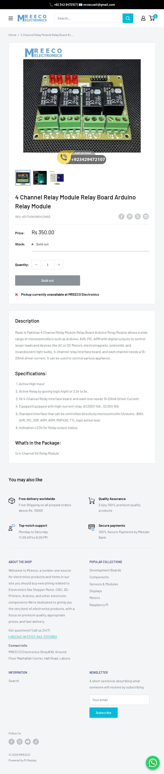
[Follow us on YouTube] (28, 742)
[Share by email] (146, 216)
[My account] (143, 18)
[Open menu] (11, 18)
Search (14, 681)
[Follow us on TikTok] (36, 742)
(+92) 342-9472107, (23, 637)
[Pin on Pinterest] (130, 216)
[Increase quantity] (58, 264)
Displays (95, 591)
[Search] (128, 18)
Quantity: (22, 264)
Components (99, 577)
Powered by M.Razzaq (22, 760)
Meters (94, 598)
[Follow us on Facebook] (12, 742)
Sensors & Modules (103, 584)
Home (12, 35)
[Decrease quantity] (36, 264)
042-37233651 (47, 637)
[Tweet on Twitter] (138, 216)
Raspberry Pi (98, 605)
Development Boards (105, 570)
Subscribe (103, 712)
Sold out (47, 280)
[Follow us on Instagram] (20, 742)
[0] (152, 18)
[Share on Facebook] (121, 216)
